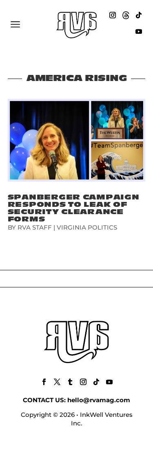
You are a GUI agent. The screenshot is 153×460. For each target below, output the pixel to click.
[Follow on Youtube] (138, 31)
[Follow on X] (57, 381)
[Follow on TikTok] (138, 15)
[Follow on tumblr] (70, 381)
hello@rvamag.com (98, 400)
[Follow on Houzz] (125, 15)
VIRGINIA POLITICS (87, 227)
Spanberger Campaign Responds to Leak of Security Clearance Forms (74, 208)
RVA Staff (35, 227)
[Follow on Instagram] (112, 15)
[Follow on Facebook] (44, 381)
